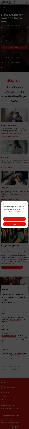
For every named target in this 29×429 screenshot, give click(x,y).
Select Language (8, 203)
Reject (14, 224)
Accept (14, 219)
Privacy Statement (16, 213)
